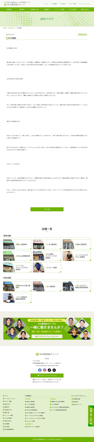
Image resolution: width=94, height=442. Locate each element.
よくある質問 (72, 9)
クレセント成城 (31, 421)
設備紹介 (47, 9)
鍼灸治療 (75, 402)
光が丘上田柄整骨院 (32, 410)
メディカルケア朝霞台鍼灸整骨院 (60, 407)
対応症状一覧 (34, 9)
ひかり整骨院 (55, 404)
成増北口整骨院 (31, 407)
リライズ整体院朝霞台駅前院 (59, 410)
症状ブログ (11, 28)
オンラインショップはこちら (47, 375)
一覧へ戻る (47, 209)
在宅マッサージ (77, 404)
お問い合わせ (85, 9)
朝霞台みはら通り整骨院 (57, 401)
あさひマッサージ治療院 (33, 426)
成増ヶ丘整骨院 (31, 401)
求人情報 (62, 4)
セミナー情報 (72, 4)
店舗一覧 (6, 412)
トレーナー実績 (59, 9)
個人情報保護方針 (9, 429)
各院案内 (9, 9)
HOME (4, 28)
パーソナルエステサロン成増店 (35, 415)
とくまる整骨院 (31, 404)
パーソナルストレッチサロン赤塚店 (36, 418)
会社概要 (54, 4)
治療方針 (21, 9)
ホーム (46, 4)
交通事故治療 (76, 399)
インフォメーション (84, 4)
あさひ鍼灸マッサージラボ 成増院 (35, 413)
